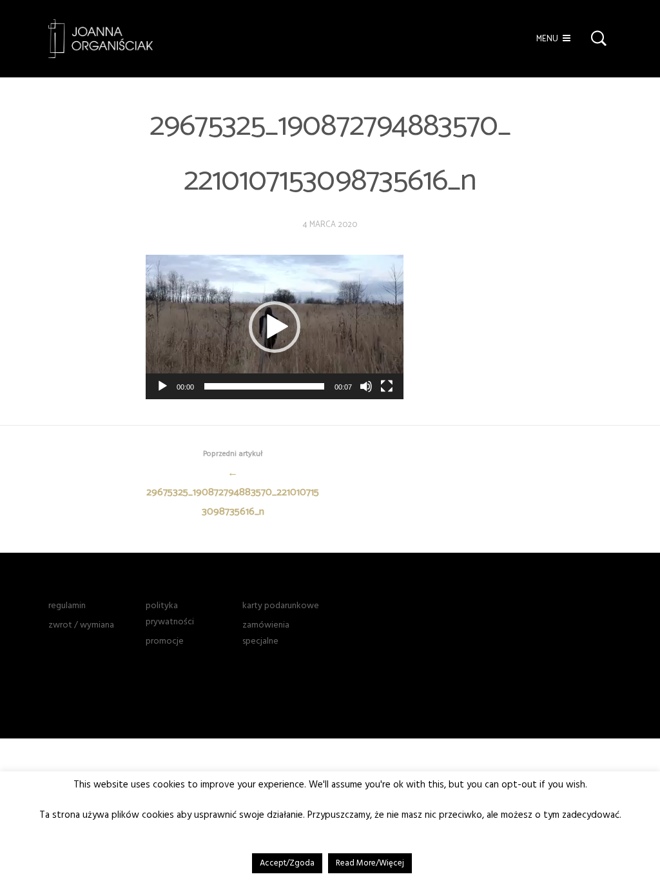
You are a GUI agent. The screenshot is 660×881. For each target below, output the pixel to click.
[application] (274, 327)
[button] (274, 327)
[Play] (162, 386)
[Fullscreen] (386, 386)
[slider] (264, 386)
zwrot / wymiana (81, 625)
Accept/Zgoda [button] (287, 863)
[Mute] (366, 386)
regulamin (67, 605)
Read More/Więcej (370, 863)
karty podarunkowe (280, 605)
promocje (165, 641)
